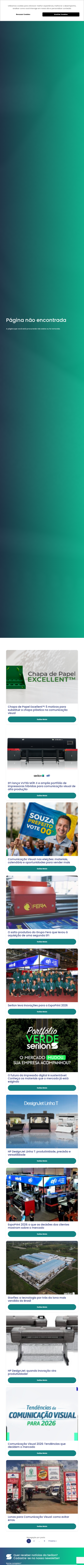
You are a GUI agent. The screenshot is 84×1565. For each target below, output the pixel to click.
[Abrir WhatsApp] (78, 1559)
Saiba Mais (42, 719)
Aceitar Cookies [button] (61, 14)
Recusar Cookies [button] (23, 14)
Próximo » (52, 1541)
